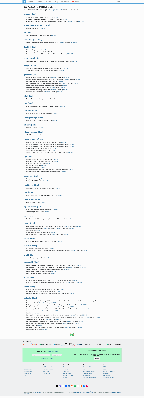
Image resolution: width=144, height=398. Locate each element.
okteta (26, 277)
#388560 (84, 305)
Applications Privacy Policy (89, 377)
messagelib (28, 262)
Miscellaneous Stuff (68, 375)
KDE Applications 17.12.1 (55, 10)
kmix (26, 192)
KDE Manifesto (106, 375)
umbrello (27, 298)
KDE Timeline (106, 373)
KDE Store (105, 367)
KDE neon (26, 375)
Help (84, 369)
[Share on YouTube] (78, 385)
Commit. (55, 17)
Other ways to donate (47, 358)
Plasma (25, 367)
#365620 (74, 42)
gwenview (28, 75)
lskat (26, 255)
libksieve (27, 246)
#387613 (66, 234)
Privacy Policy (86, 375)
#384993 (79, 282)
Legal (119, 392)
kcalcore (27, 110)
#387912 (79, 327)
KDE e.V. (105, 369)
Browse (96, 358)
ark (25, 32)
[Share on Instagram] (87, 385)
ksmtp (26, 223)
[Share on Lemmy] (75, 385)
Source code (46, 373)
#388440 (83, 267)
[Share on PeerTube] (81, 385)
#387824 (66, 77)
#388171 (81, 321)
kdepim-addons (30, 132)
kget (25, 156)
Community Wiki (87, 367)
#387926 (78, 226)
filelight (27, 65)
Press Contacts (67, 373)
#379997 (81, 21)
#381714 (85, 250)
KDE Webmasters (37, 392)
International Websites (108, 377)
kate (25, 103)
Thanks (65, 377)
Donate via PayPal (57, 355)
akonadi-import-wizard (34, 25)
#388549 (53, 303)
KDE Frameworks (28, 371)
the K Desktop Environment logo (84, 392)
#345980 (66, 90)
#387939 (77, 323)
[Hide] (33, 14)
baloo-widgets (30, 40)
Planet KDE (66, 371)
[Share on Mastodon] (60, 385)
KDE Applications (28, 369)
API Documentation (48, 367)
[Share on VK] (84, 385)
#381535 (60, 92)
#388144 (78, 79)
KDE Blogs (65, 369)
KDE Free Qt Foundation (109, 371)
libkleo (26, 238)
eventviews (29, 58)
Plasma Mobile (27, 373)
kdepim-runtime (31, 139)
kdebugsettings (30, 117)
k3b (25, 96)
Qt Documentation (48, 369)
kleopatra (28, 176)
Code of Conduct (87, 373)
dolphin (27, 47)
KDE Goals (46, 371)
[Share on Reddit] (72, 385)
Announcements (67, 367)
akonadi (27, 14)
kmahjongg (28, 185)
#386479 (56, 311)
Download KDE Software (89, 371)
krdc (26, 216)
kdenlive (27, 125)
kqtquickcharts (30, 207)
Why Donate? (53, 351)
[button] (119, 2)
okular (26, 287)
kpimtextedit (29, 199)
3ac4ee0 (26, 393)
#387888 (70, 54)
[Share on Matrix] (57, 385)
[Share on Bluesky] (63, 385)
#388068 (71, 228)
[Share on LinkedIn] (69, 385)
